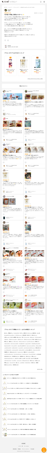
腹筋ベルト (6, 341)
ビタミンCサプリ (31, 352)
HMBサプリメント (38, 339)
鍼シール (17, 362)
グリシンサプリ (14, 345)
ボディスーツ (16, 341)
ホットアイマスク (32, 354)
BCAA (33, 339)
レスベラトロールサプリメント (29, 347)
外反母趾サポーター (15, 356)
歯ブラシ (6, 333)
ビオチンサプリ (15, 347)
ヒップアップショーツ (31, 341)
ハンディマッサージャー (8, 354)
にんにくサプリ (28, 343)
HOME (23, 443)
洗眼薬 (37, 362)
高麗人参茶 (36, 358)
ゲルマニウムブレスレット (9, 358)
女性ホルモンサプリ (13, 352)
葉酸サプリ (26, 352)
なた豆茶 (19, 358)
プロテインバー (20, 339)
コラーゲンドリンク (8, 360)
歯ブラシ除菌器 (13, 337)
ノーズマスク (22, 362)
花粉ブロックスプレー (8, 364)
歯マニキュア (19, 337)
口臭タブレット (34, 335)
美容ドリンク (37, 360)
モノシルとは (26, 446)
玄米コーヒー (32, 360)
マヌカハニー (32, 337)
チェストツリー (20, 352)
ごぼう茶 (16, 358)
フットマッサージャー (18, 354)
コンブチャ (14, 360)
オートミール (26, 337)
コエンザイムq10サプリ (22, 345)
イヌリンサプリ (7, 343)
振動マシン (11, 341)
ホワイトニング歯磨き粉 (31, 333)
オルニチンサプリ (7, 345)
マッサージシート (25, 354)
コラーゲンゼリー (38, 337)
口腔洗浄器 (24, 335)
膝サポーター (28, 356)
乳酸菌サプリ (6, 352)
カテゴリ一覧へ (40, 369)
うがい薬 (38, 333)
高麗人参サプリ (38, 347)
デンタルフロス (16, 333)
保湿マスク (33, 362)
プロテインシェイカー (13, 339)
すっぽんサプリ (22, 343)
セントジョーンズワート (31, 345)
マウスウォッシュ (18, 335)
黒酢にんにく (6, 362)
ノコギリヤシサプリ (8, 347)
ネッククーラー (12, 362)
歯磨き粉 (25, 333)
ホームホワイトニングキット (9, 335)
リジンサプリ (20, 347)
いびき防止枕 (38, 354)
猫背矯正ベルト (22, 356)
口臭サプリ (29, 335)
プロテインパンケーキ (28, 339)
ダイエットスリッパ (22, 341)
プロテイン (6, 339)
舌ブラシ (21, 333)
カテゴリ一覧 (20, 446)
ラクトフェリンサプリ (14, 343)
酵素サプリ (37, 341)
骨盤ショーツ (33, 356)
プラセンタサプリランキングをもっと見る (35, 78)
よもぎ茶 (23, 358)
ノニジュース (19, 360)
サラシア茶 (28, 358)
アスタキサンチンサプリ (35, 343)
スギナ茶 (32, 358)
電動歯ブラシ (10, 333)
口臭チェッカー (7, 337)
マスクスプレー (28, 362)
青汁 (23, 337)
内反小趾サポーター (8, 356)
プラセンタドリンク (25, 360)
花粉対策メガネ (15, 364)
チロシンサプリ (39, 345)
